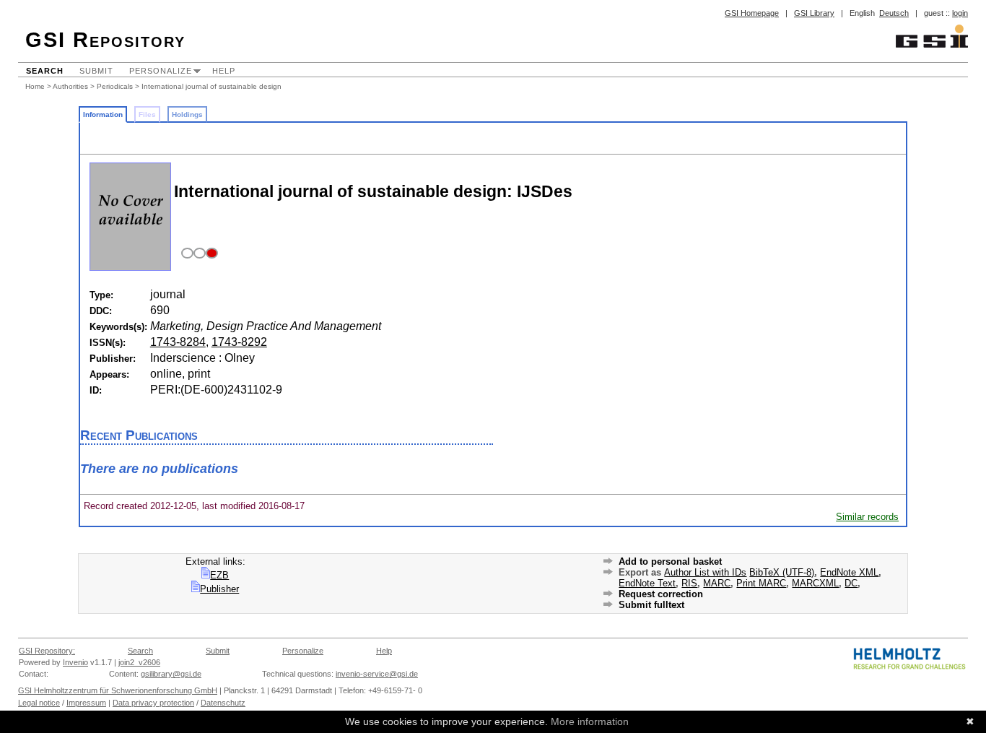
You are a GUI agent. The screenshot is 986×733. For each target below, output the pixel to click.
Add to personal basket (670, 561)
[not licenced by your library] (197, 254)
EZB (219, 575)
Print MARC (761, 583)
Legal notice (39, 702)
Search (45, 70)
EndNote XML (849, 572)
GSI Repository (105, 39)
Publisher (219, 589)
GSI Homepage (752, 13)
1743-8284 (178, 342)
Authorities (70, 86)
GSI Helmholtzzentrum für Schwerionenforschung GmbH (117, 690)
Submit (96, 70)
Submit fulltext (651, 604)
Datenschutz (223, 702)
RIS (689, 583)
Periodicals (115, 86)
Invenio (75, 662)
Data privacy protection (153, 702)
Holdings (187, 114)
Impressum (86, 702)
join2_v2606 (139, 662)
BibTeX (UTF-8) (781, 572)
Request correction (661, 594)
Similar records (867, 516)
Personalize (160, 70)
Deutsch (894, 13)
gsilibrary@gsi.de (171, 673)
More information (590, 721)
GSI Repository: (47, 650)
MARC (716, 583)
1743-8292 (239, 342)
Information (103, 114)
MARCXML (815, 583)
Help (223, 70)
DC (851, 583)
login (960, 13)
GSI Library (814, 13)
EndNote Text (647, 583)
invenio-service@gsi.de (377, 673)
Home (35, 86)
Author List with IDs (705, 572)
